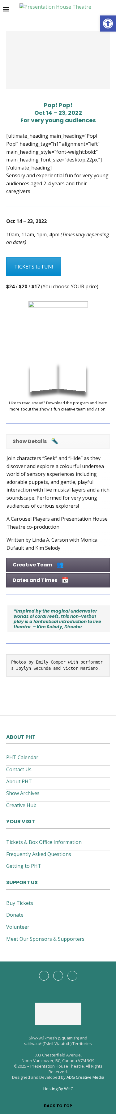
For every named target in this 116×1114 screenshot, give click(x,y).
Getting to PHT (23, 865)
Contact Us (19, 769)
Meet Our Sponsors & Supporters (45, 939)
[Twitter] (58, 976)
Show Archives (23, 793)
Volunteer (17, 926)
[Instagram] (72, 976)
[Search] (110, 9)
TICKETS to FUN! (33, 266)
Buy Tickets (19, 903)
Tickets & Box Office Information (44, 842)
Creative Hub (21, 805)
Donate (15, 914)
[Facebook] (44, 976)
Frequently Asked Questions (38, 854)
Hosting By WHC (58, 1088)
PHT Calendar (22, 757)
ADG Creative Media (85, 1077)
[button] (108, 23)
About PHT (19, 781)
